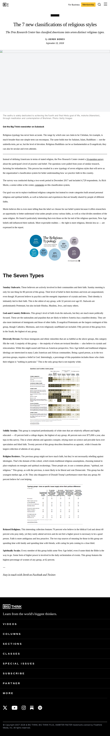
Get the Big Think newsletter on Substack (23, 126)
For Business (74, 5)
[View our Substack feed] (32, 708)
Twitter (51, 574)
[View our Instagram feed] (24, 708)
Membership (88, 4)
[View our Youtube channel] (14, 708)
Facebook (37, 574)
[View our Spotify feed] (40, 708)
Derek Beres (56, 39)
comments (39, 185)
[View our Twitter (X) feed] (5, 708)
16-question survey (95, 159)
